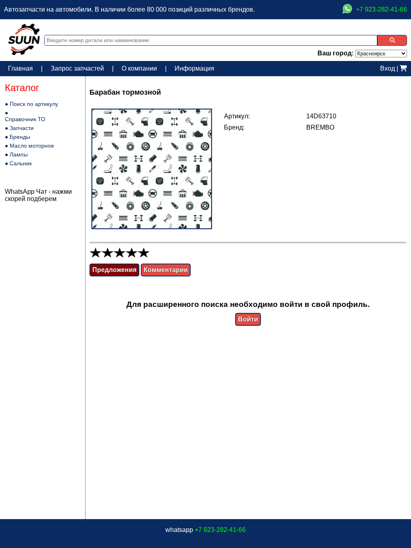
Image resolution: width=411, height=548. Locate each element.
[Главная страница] (24, 53)
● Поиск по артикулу (31, 104)
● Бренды (17, 137)
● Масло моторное (29, 145)
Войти (248, 319)
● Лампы (16, 154)
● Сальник (18, 163)
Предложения (114, 269)
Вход (387, 68)
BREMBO (320, 127)
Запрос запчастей (77, 68)
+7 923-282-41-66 (220, 529)
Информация (194, 68)
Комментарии (166, 269)
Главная (20, 68)
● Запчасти (19, 128)
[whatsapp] (347, 9)
